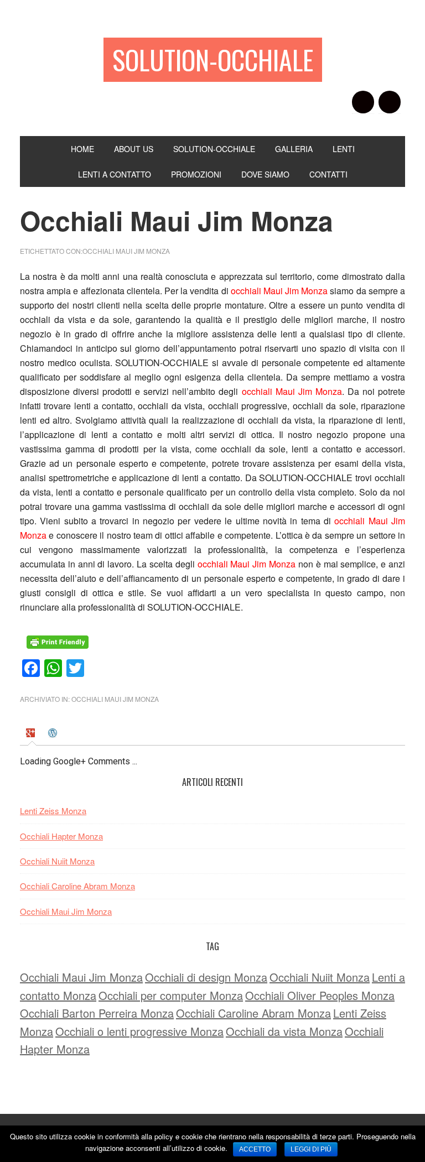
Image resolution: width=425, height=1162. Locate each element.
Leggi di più (311, 1149)
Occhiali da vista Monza (284, 1031)
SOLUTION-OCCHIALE (212, 59)
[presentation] (32, 734)
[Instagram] (390, 102)
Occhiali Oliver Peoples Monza (320, 995)
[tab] (32, 735)
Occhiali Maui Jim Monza (126, 251)
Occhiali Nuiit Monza (57, 861)
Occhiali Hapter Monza (61, 836)
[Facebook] (363, 102)
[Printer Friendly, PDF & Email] (59, 645)
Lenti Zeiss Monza (53, 810)
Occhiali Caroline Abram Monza (77, 886)
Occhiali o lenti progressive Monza (139, 1031)
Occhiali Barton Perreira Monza (97, 1013)
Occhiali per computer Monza (171, 995)
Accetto (255, 1149)
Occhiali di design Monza (206, 977)
